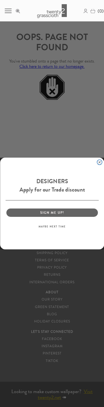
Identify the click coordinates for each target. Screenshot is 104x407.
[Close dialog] (99, 162)
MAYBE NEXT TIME (51, 227)
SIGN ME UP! (52, 212)
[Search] (19, 10)
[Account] (85, 10)
